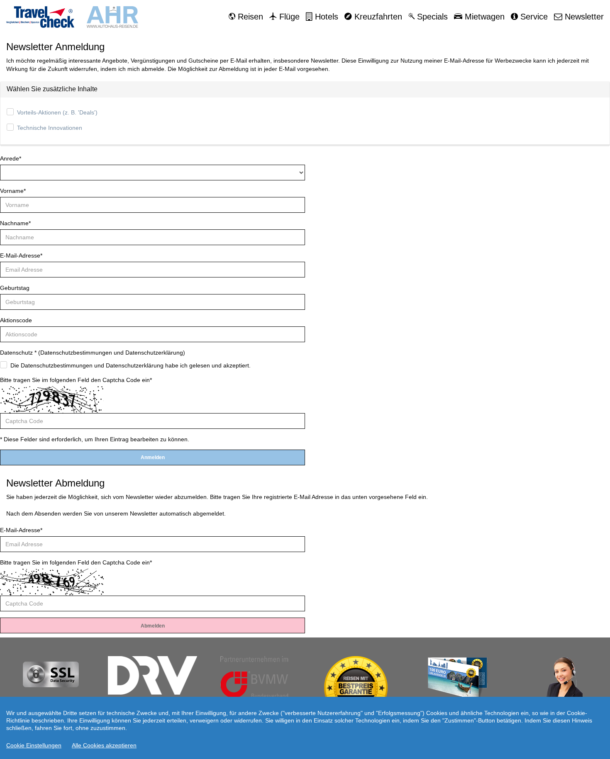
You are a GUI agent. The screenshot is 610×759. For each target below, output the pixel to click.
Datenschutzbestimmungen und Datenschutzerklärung (111, 352)
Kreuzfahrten (377, 16)
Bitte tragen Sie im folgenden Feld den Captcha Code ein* (76, 380)
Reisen (249, 16)
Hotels (325, 16)
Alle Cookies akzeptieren (104, 745)
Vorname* (13, 190)
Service (533, 16)
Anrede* (10, 158)
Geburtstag (14, 288)
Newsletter (583, 16)
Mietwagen (483, 16)
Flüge (288, 16)
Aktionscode (16, 320)
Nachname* (15, 223)
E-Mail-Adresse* (21, 255)
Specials (431, 16)
